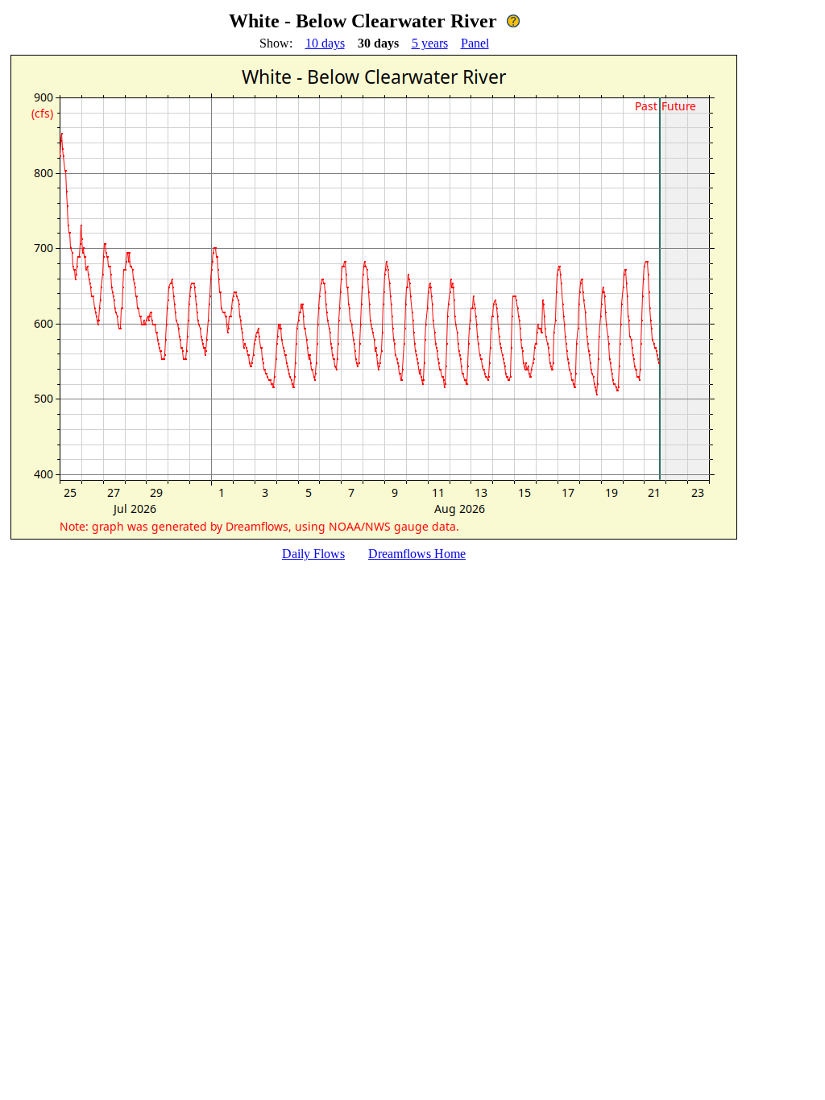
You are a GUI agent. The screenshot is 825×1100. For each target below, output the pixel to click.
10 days (325, 43)
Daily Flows (313, 553)
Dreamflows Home (417, 553)
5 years (430, 43)
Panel (475, 43)
